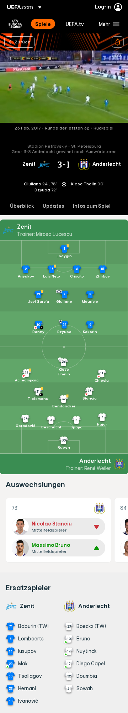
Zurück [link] (22, 41)
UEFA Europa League (15, 24)
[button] (107, 24)
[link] (43, 24)
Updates (53, 206)
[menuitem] (44, 24)
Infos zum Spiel (92, 206)
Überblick (22, 206)
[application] (64, 87)
